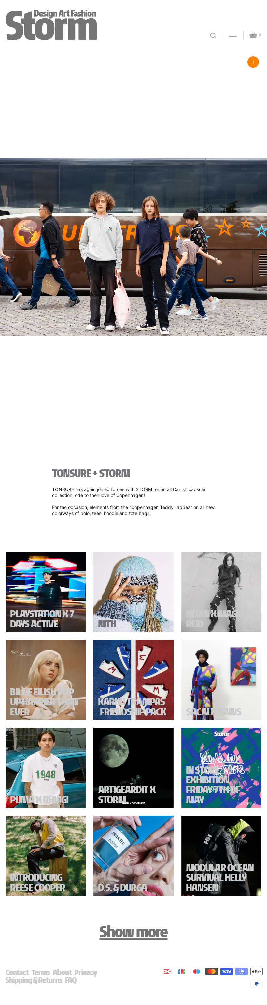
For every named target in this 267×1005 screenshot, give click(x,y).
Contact (17, 972)
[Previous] (12, 252)
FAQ (71, 980)
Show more (134, 932)
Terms (41, 972)
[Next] (254, 252)
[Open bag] (250, 35)
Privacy (86, 972)
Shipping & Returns (34, 980)
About (62, 972)
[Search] (213, 36)
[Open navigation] (230, 35)
